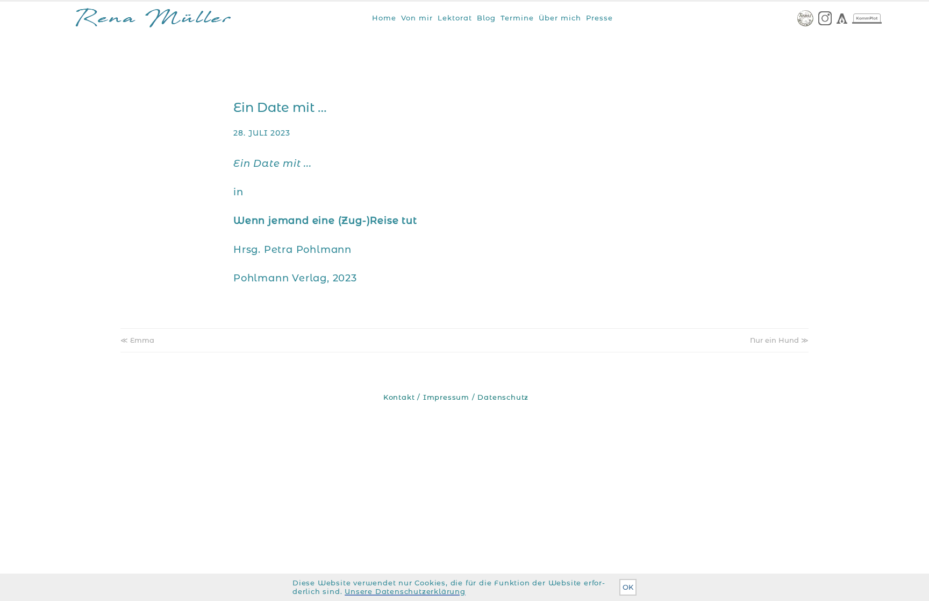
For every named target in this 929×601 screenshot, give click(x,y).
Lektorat (455, 17)
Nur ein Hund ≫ (779, 340)
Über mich (560, 17)
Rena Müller (153, 20)
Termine (517, 17)
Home (384, 17)
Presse (599, 17)
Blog (486, 17)
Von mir (417, 17)
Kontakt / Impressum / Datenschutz (455, 397)
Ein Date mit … (280, 107)
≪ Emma (137, 340)
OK (628, 587)
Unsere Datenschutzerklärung (405, 592)
